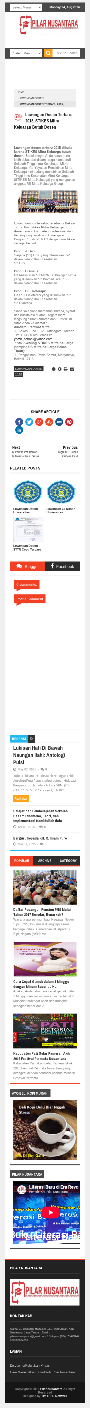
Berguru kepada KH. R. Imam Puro (40, 838)
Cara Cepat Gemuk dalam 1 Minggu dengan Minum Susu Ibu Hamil (41, 984)
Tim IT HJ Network (54, 1396)
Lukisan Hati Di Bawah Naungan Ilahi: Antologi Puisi (39, 755)
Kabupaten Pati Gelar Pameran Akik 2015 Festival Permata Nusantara (41, 1056)
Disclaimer (17, 1365)
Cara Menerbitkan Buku (27, 1372)
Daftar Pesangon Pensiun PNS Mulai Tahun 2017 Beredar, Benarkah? (42, 912)
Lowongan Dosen (31, 98)
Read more (21, 799)
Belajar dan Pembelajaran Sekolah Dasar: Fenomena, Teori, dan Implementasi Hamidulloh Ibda (40, 815)
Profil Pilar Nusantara (59, 1372)
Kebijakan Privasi (37, 1365)
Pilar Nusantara (51, 1389)
